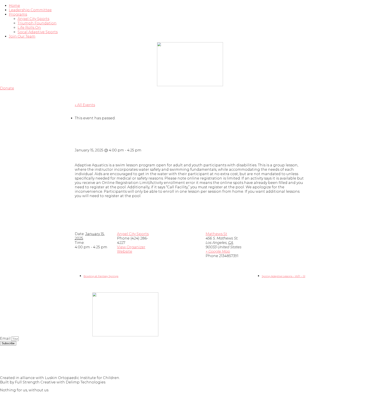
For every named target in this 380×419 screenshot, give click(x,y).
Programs (18, 14)
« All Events (85, 105)
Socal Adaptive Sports (38, 32)
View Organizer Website (131, 249)
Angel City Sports (33, 19)
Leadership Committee (30, 10)
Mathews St (216, 234)
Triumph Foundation (37, 23)
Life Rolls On (29, 27)
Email (5, 338)
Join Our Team (22, 36)
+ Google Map (218, 251)
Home (14, 6)
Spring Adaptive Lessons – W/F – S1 (283, 276)
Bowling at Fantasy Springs (101, 276)
